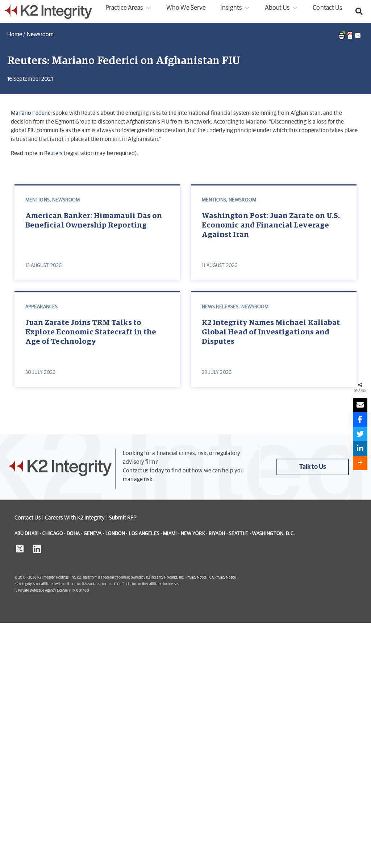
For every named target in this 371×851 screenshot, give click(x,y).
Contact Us (327, 8)
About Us (277, 8)
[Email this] (360, 405)
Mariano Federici (31, 113)
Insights (230, 8)
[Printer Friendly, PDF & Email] (350, 39)
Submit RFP (123, 518)
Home (14, 34)
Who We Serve (186, 8)
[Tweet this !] (360, 434)
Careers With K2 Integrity (75, 518)
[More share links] (360, 463)
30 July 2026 (40, 372)
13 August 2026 (43, 265)
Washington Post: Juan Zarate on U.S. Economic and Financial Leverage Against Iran (271, 225)
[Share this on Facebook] (360, 419)
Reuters (53, 153)
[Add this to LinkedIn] (360, 448)
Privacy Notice (196, 577)
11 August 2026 (219, 265)
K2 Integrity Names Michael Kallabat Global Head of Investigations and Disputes (271, 332)
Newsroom (40, 34)
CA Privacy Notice (222, 577)
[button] (359, 11)
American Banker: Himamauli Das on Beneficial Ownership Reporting (93, 220)
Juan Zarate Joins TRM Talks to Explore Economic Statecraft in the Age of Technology (90, 332)
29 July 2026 (217, 372)
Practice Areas (124, 8)
